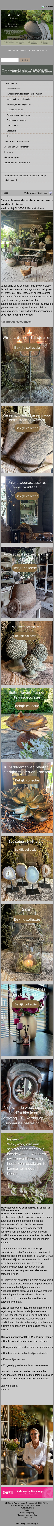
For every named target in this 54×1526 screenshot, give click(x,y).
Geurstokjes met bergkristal (19, 104)
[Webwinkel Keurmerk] (27, 1497)
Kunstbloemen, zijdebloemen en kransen (24, 94)
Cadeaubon (11, 131)
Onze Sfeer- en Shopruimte (17, 141)
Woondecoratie (13, 88)
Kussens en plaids (15, 110)
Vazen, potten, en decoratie (18, 99)
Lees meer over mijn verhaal (17, 314)
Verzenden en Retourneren (17, 162)
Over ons (8, 152)
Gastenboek (27, 1517)
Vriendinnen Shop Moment (16, 147)
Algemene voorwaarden (27, 1515)
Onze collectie (10, 83)
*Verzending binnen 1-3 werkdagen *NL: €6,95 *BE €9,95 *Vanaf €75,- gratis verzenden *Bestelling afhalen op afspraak (27, 70)
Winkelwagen (42, 50)
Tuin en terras (13, 125)
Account (32, 50)
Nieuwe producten (19, 50)
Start (9, 50)
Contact (27, 1510)
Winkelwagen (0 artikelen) (36, 193)
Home (5, 193)
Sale (8, 136)
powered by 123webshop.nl (27, 1524)
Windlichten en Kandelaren (18, 115)
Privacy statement (27, 1508)
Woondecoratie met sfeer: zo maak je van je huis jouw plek (25, 177)
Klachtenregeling (27, 1513)
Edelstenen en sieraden (17, 120)
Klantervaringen (11, 157)
